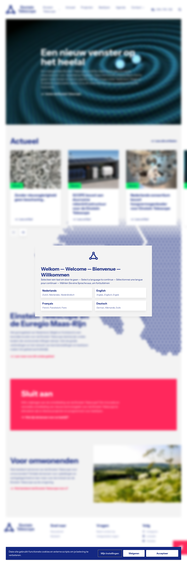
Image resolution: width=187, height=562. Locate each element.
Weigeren (134, 553)
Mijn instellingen (110, 553)
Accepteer (162, 553)
